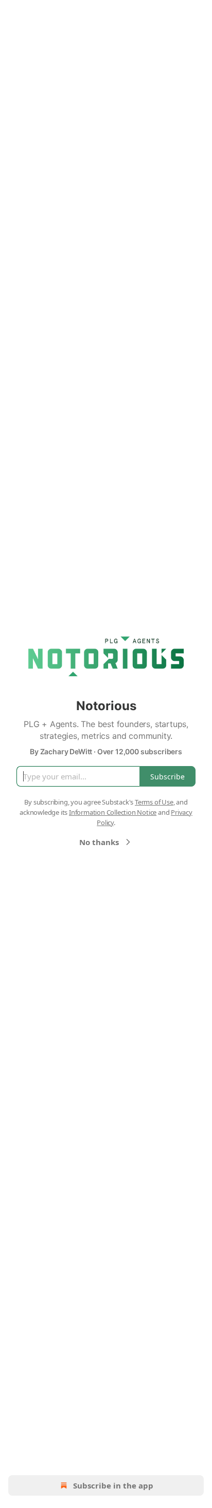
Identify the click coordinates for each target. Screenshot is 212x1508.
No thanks (99, 842)
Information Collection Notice (112, 812)
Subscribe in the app (113, 1485)
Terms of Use (154, 802)
